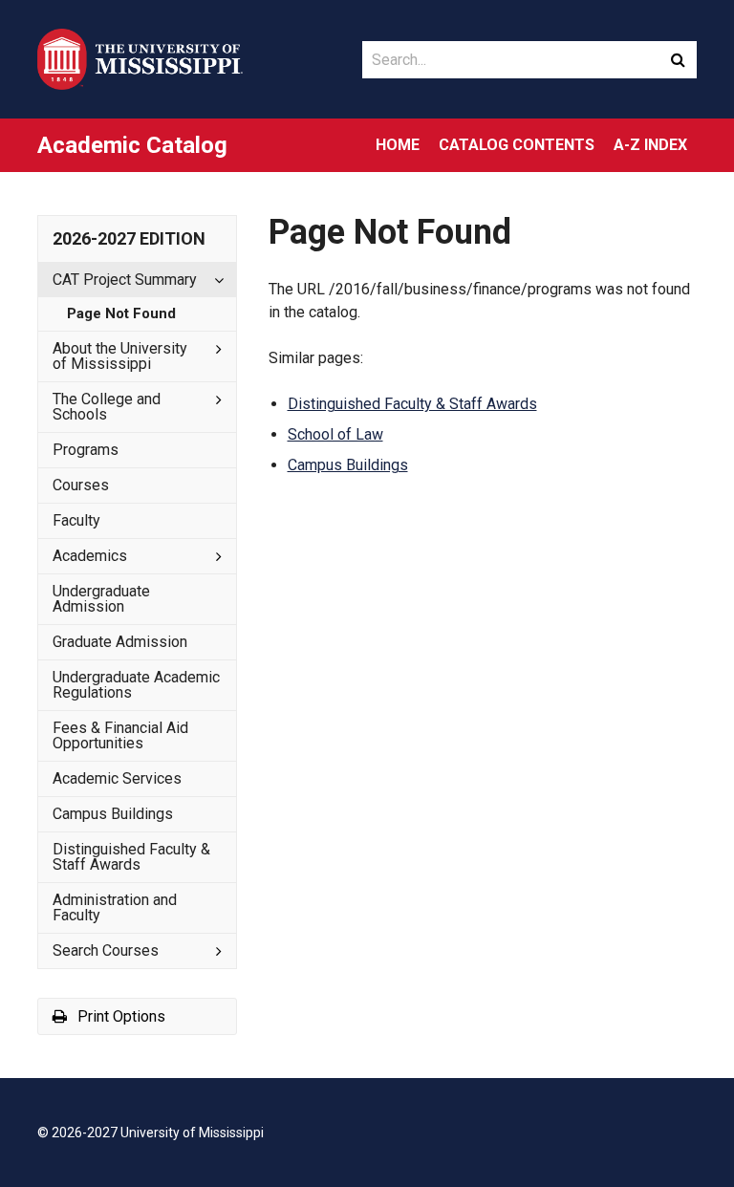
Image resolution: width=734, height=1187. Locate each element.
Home (398, 145)
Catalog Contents (516, 145)
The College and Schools (107, 406)
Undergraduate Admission (101, 598)
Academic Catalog (132, 145)
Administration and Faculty (115, 907)
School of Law (335, 434)
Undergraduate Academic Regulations (136, 684)
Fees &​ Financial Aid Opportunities (120, 735)
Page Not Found (121, 313)
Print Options (119, 1016)
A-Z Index (650, 145)
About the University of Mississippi (120, 356)
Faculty (76, 520)
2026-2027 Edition (129, 238)
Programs (86, 450)
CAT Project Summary (125, 279)
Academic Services (117, 778)
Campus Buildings (113, 814)
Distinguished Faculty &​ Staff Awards (131, 857)
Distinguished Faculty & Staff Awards (412, 404)
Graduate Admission (120, 642)
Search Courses (106, 950)
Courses (81, 485)
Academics (90, 556)
